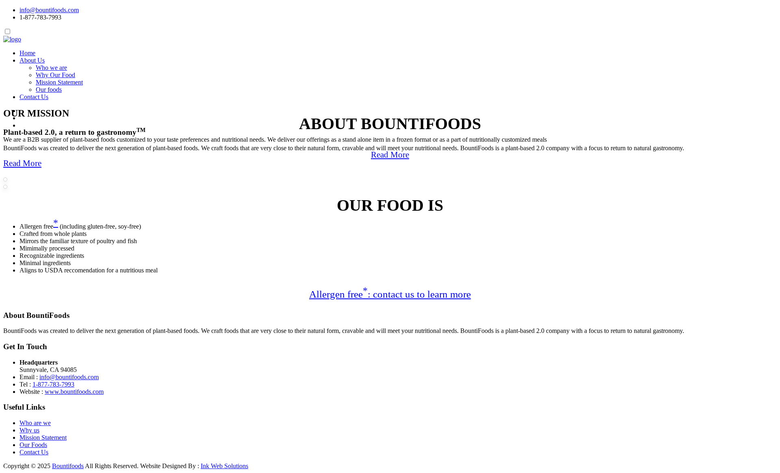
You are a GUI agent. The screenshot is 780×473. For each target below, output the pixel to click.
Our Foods (33, 444)
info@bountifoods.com (49, 9)
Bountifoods (68, 465)
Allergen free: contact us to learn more (390, 294)
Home (27, 53)
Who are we (35, 422)
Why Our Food (55, 74)
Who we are (51, 67)
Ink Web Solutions (224, 465)
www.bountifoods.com (74, 391)
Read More (390, 155)
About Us (32, 60)
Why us (29, 430)
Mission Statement (59, 82)
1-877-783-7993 (53, 384)
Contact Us (34, 96)
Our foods (49, 89)
